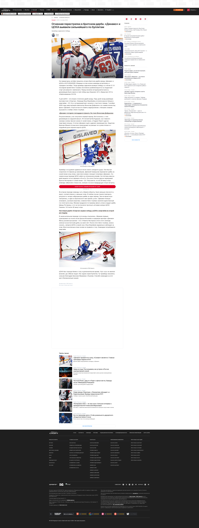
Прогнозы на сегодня (136, 439)
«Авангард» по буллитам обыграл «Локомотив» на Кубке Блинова (133, 120)
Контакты (81, 432)
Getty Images (132, 496)
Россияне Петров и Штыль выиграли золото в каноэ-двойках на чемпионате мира (134, 45)
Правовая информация (135, 432)
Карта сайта (147, 432)
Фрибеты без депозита (75, 450)
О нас (74, 432)
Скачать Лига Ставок (116, 460)
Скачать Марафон (115, 452)
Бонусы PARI (93, 447)
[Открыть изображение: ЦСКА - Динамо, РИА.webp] (87, 249)
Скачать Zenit (114, 462)
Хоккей (54, 20)
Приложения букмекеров (117, 439)
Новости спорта (53, 439)
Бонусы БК (92, 439)
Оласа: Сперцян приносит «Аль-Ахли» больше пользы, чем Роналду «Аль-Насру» (135, 29)
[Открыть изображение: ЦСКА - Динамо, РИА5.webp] (87, 147)
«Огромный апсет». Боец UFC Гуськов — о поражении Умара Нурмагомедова (135, 51)
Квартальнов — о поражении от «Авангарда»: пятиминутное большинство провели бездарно (135, 105)
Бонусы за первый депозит (77, 452)
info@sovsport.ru (70, 500)
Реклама (95, 432)
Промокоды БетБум (95, 460)
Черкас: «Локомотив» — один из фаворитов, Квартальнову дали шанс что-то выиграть (135, 112)
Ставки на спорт (74, 439)
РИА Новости (139, 496)
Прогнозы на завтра (136, 460)
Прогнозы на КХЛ (135, 457)
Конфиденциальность (121, 432)
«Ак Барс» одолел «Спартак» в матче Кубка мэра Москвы (134, 92)
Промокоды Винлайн (95, 457)
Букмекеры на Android (75, 465)
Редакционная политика (106, 432)
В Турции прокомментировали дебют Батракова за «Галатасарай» (134, 36)
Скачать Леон (114, 455)
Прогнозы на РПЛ (135, 455)
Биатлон (51, 452)
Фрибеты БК (93, 465)
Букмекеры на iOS (74, 467)
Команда (88, 432)
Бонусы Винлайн (94, 442)
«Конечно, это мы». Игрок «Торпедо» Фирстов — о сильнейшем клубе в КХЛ (134, 133)
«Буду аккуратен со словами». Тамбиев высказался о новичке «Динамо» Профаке (135, 98)
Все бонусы (73, 442)
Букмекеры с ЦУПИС (75, 462)
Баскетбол (52, 462)
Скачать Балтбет (115, 465)
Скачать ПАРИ (114, 442)
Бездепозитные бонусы (76, 447)
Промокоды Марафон (95, 462)
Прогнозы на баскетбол (137, 450)
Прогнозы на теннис (136, 447)
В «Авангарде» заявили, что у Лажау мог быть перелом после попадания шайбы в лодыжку (135, 85)
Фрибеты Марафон (94, 477)
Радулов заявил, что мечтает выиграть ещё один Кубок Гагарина (134, 71)
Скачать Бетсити (115, 457)
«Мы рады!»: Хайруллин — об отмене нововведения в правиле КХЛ (134, 77)
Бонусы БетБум (94, 445)
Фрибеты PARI (93, 467)
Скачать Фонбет (115, 450)
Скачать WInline (115, 445)
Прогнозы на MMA (135, 452)
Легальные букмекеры (75, 457)
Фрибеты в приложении (76, 445)
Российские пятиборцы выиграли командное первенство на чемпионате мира (134, 59)
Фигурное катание (54, 450)
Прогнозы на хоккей (136, 445)
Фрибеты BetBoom (94, 475)
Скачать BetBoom (115, 447)
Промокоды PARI (94, 455)
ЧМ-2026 (51, 465)
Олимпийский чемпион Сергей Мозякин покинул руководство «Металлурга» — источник (135, 127)
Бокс (50, 455)
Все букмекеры (73, 455)
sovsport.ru (135, 493)
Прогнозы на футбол (136, 442)
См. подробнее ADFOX (118, 504)
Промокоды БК (94, 450)
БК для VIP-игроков (75, 460)
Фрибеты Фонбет (94, 470)
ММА (50, 457)
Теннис (51, 447)
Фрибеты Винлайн (94, 472)
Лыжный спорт (53, 460)
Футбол (51, 442)
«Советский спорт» (68, 285)
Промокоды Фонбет (95, 452)
